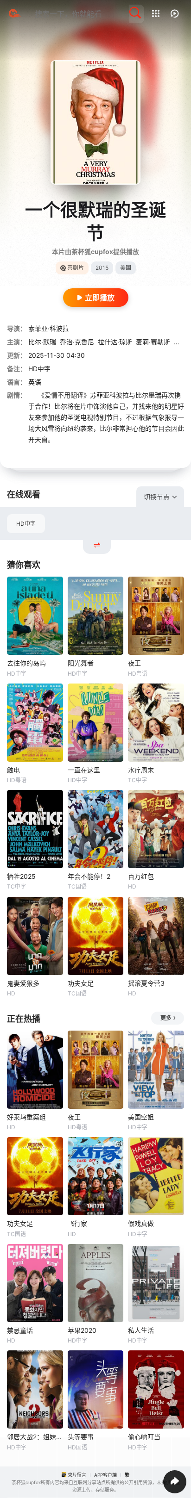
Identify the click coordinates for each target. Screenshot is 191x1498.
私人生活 (141, 1330)
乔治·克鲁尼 (77, 342)
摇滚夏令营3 (146, 983)
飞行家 (77, 1223)
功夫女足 (81, 983)
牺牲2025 (21, 876)
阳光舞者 (81, 663)
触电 (13, 770)
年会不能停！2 (89, 876)
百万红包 (141, 876)
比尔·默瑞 (42, 342)
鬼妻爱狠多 (23, 983)
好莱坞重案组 (26, 1117)
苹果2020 (82, 1330)
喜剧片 (75, 267)
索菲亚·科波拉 (48, 328)
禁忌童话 (20, 1330)
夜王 (134, 663)
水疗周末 (141, 770)
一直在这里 (84, 770)
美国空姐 (141, 1117)
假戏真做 (141, 1223)
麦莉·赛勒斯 (153, 342)
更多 (166, 1017)
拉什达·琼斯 (115, 342)
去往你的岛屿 (26, 663)
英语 (34, 382)
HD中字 (26, 523)
